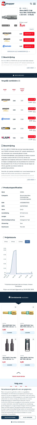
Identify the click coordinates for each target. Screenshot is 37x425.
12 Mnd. (20, 241)
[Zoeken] (31, 4)
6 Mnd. (13, 241)
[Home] (21, 8)
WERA (24, 8)
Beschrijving (19, 75)
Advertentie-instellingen (27, 410)
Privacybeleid (11, 414)
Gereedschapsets (25, 199)
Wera (4, 60)
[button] (35, 75)
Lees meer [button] (30, 68)
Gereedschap (24, 197)
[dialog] (18, 406)
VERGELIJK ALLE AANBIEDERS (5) (17, 51)
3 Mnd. (6, 241)
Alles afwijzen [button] (27, 417)
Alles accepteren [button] (10, 417)
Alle (27, 241)
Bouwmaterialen (25, 195)
